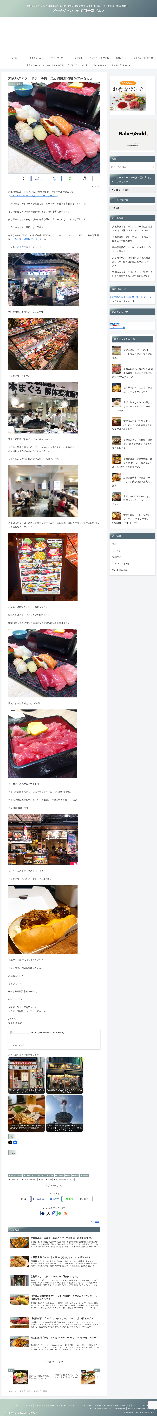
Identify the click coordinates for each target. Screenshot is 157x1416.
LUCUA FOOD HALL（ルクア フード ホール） (33, 195)
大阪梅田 (60, 1175)
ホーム (16, 1405)
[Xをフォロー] (48, 1213)
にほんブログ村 (117, 327)
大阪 (42, 1179)
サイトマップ (40, 1405)
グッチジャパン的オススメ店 (68, 1405)
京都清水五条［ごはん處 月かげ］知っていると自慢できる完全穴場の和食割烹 (132, 274)
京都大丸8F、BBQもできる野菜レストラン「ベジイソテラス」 (132, 500)
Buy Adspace (120, 1408)
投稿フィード (118, 557)
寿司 (68, 1175)
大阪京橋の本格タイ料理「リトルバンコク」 (132, 297)
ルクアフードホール (30, 1179)
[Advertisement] (78, 36)
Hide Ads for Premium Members (140, 1408)
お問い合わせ (87, 1405)
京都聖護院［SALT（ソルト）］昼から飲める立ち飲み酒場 (131, 239)
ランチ (51, 1175)
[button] (85, 178)
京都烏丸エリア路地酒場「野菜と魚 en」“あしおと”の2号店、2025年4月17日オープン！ (132, 463)
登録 (114, 544)
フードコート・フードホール (35, 1175)
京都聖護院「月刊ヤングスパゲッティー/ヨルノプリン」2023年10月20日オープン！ (132, 519)
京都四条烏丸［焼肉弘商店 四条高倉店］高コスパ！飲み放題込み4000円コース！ (132, 261)
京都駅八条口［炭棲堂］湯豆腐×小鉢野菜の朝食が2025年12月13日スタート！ (132, 444)
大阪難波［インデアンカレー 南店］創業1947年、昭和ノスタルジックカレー (132, 228)
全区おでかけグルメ (122, 1405)
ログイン (116, 550)
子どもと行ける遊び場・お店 (101, 1408)
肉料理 (76, 1175)
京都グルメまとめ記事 (103, 1405)
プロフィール (27, 1405)
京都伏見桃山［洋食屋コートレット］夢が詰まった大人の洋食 (132, 481)
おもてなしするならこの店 (143, 1405)
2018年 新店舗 (16, 1175)
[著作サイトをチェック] (42, 1213)
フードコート (15, 1179)
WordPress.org (120, 570)
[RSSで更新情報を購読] (65, 1213)
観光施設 (86, 1175)
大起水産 (19, 247)
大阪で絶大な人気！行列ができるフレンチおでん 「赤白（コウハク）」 (132, 406)
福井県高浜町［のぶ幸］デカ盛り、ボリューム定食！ (132, 249)
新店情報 (51, 1405)
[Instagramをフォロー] (54, 1213)
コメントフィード (121, 563)
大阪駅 (49, 1179)
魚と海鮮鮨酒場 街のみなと (28, 239)
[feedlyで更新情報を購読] (59, 1213)
